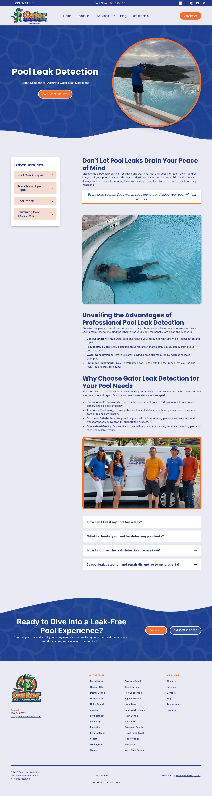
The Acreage (132, 738)
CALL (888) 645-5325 (55, 94)
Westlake (130, 744)
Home (67, 16)
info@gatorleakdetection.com (26, 716)
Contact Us (190, 15)
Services (103, 16)
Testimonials (140, 16)
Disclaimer (97, 782)
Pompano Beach (134, 727)
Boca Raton (96, 681)
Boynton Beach (133, 681)
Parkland (130, 721)
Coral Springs (132, 687)
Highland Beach (133, 698)
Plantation (95, 727)
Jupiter (94, 710)
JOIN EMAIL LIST (24, 3)
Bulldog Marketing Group (188, 775)
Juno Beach (131, 704)
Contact (171, 692)
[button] (105, 15)
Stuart (93, 738)
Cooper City (96, 687)
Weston (94, 750)
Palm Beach (131, 715)
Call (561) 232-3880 (185, 630)
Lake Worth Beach (135, 710)
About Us (83, 16)
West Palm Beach (134, 750)
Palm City (95, 721)
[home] (30, 16)
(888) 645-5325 (117, 3)
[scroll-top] (205, 780)
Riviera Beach (97, 733)
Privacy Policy (113, 782)
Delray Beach (97, 692)
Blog (123, 16)
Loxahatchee (97, 715)
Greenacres (96, 698)
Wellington (96, 744)
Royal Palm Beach (134, 733)
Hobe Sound (97, 704)
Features (171, 710)
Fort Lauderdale (133, 692)
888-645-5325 (18, 713)
